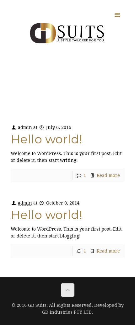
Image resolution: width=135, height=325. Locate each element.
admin (25, 127)
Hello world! (46, 139)
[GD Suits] (67, 33)
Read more (108, 175)
